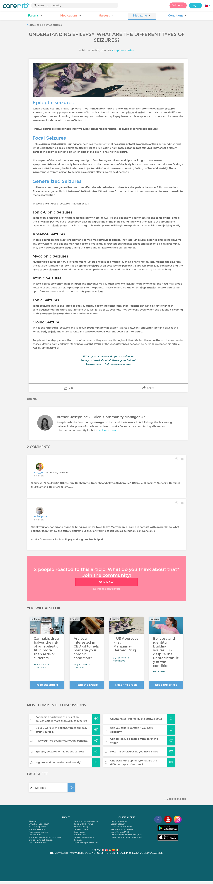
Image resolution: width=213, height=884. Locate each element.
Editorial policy (81, 826)
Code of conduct (82, 829)
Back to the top (176, 798)
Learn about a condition (122, 826)
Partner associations (38, 832)
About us (33, 821)
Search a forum (118, 824)
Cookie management (84, 837)
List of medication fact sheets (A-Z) (127, 837)
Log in (195, 5)
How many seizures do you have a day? (134, 751)
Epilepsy (40, 787)
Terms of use (80, 834)
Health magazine (119, 821)
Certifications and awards (86, 821)
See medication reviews (122, 829)
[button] (35, 16)
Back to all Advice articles (45, 24)
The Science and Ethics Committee (45, 837)
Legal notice (79, 832)
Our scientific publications (41, 840)
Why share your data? (39, 824)
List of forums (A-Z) (120, 832)
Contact (78, 840)
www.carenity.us (64, 853)
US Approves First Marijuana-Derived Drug (136, 718)
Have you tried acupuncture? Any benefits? (62, 740)
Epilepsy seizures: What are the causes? (60, 751)
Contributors (35, 834)
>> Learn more (107, 430)
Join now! (178, 5)
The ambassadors (37, 829)
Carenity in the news (83, 824)
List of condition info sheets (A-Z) (126, 834)
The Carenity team (37, 826)
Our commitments (38, 842)
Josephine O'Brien (123, 50)
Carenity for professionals (86, 842)
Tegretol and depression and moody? (58, 762)
